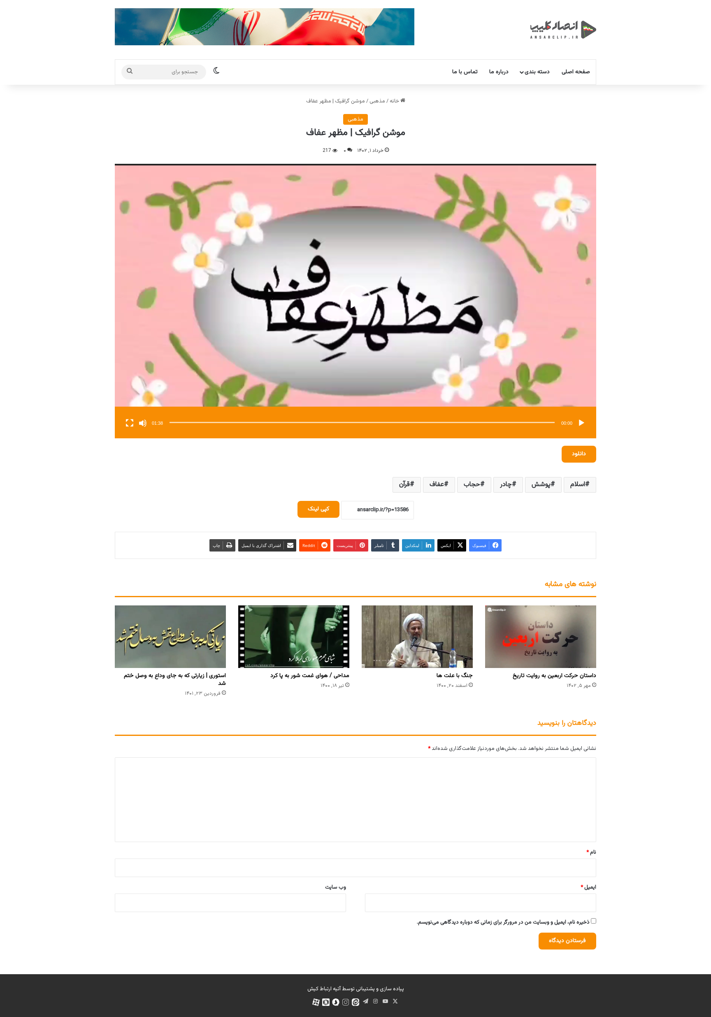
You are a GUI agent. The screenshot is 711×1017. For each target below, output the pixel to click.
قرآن (404, 484)
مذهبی (377, 101)
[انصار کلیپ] (563, 29)
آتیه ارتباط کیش (324, 989)
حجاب (472, 484)
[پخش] (581, 423)
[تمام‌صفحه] (129, 423)
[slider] (362, 422)
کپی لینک (318, 509)
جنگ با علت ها (455, 675)
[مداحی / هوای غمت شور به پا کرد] (293, 636)
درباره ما (499, 72)
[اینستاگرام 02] (346, 1002)
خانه (395, 101)
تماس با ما (465, 72)
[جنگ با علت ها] (417, 636)
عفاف (437, 484)
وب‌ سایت (335, 887)
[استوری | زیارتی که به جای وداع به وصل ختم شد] (170, 636)
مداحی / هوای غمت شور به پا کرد (309, 675)
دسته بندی (537, 72)
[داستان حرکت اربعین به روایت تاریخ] (540, 636)
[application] (355, 301)
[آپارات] (316, 1002)
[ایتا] (355, 1002)
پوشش (541, 484)
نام (591, 852)
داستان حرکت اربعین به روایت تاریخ (554, 675)
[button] (355, 300)
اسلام (577, 484)
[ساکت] (143, 423)
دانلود (579, 453)
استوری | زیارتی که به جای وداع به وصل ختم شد (175, 679)
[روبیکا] (326, 1002)
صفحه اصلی (576, 72)
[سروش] (336, 1002)
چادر (506, 484)
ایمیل (588, 887)
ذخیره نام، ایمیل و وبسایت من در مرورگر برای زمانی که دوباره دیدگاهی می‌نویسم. (503, 922)
